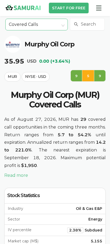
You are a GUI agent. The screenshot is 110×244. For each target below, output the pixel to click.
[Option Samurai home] (23, 7)
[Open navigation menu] (99, 8)
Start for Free (68, 8)
